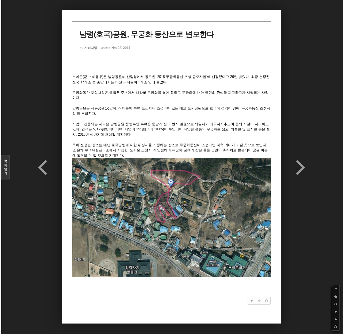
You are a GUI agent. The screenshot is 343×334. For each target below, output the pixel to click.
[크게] (336, 296)
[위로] (336, 311)
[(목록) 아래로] (336, 319)
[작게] (336, 304)
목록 (5, 167)
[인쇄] (336, 327)
